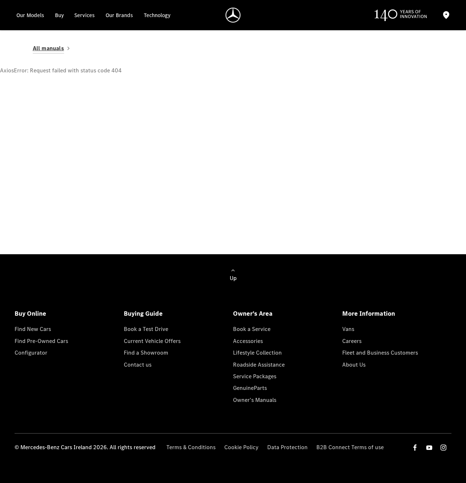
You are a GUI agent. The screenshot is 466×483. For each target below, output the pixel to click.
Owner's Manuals (254, 400)
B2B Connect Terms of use (350, 447)
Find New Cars (33, 329)
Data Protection (287, 447)
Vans (348, 329)
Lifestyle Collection (257, 352)
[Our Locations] (446, 15)
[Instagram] (443, 447)
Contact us (137, 364)
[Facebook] (415, 447)
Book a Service (251, 329)
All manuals (48, 48)
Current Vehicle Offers (152, 341)
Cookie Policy (241, 447)
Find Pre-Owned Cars (41, 341)
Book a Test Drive (146, 329)
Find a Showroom (146, 352)
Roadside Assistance (259, 364)
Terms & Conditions (191, 447)
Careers (352, 341)
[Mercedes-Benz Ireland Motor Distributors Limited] (233, 15)
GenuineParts (250, 388)
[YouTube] (429, 447)
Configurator (31, 352)
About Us (354, 364)
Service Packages (254, 376)
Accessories (248, 341)
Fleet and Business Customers (380, 352)
